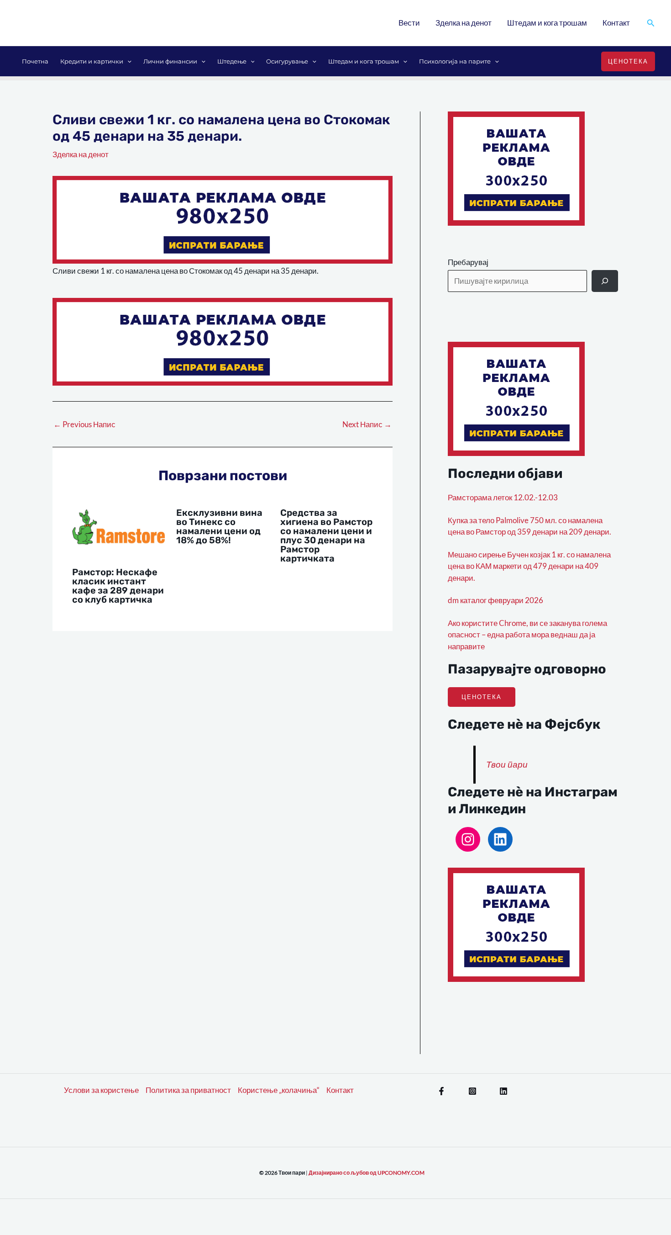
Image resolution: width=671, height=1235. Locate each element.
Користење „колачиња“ (279, 1090)
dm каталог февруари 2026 (495, 600)
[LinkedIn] (500, 839)
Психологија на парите (455, 61)
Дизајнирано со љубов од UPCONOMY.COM (367, 1172)
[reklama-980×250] (222, 218)
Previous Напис (84, 424)
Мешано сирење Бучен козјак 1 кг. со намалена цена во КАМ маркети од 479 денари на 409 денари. (529, 566)
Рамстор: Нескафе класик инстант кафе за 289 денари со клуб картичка (118, 586)
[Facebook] (441, 1091)
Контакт (616, 22)
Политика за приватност (188, 1090)
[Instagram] (468, 839)
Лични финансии (170, 61)
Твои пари (507, 764)
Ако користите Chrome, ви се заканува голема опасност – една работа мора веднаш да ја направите (527, 634)
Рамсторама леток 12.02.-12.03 (503, 497)
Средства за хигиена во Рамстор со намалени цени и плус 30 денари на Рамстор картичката (326, 535)
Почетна (35, 61)
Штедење (231, 61)
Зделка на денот (463, 22)
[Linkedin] (503, 1091)
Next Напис (367, 424)
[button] (651, 23)
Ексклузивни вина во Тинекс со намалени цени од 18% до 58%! (219, 526)
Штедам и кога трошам (547, 22)
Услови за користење (101, 1090)
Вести (409, 22)
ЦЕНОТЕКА (481, 696)
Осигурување (287, 61)
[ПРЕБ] (605, 281)
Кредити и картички (91, 61)
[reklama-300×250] (516, 167)
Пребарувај (468, 262)
